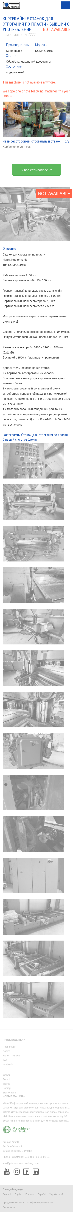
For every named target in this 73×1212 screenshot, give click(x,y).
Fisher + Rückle (11, 1055)
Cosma (6, 1051)
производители (14, 1039)
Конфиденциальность (40, 1202)
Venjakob (8, 1064)
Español (42, 1194)
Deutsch (7, 1194)
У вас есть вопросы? (36, 169)
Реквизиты (9, 1207)
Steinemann (9, 1092)
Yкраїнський (56, 1194)
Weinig (6, 1083)
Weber (6, 1075)
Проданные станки (13, 1202)
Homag (7, 1088)
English (18, 1194)
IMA (5, 1059)
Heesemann (9, 1046)
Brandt (6, 1079)
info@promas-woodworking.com (20, 1163)
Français (30, 1194)
